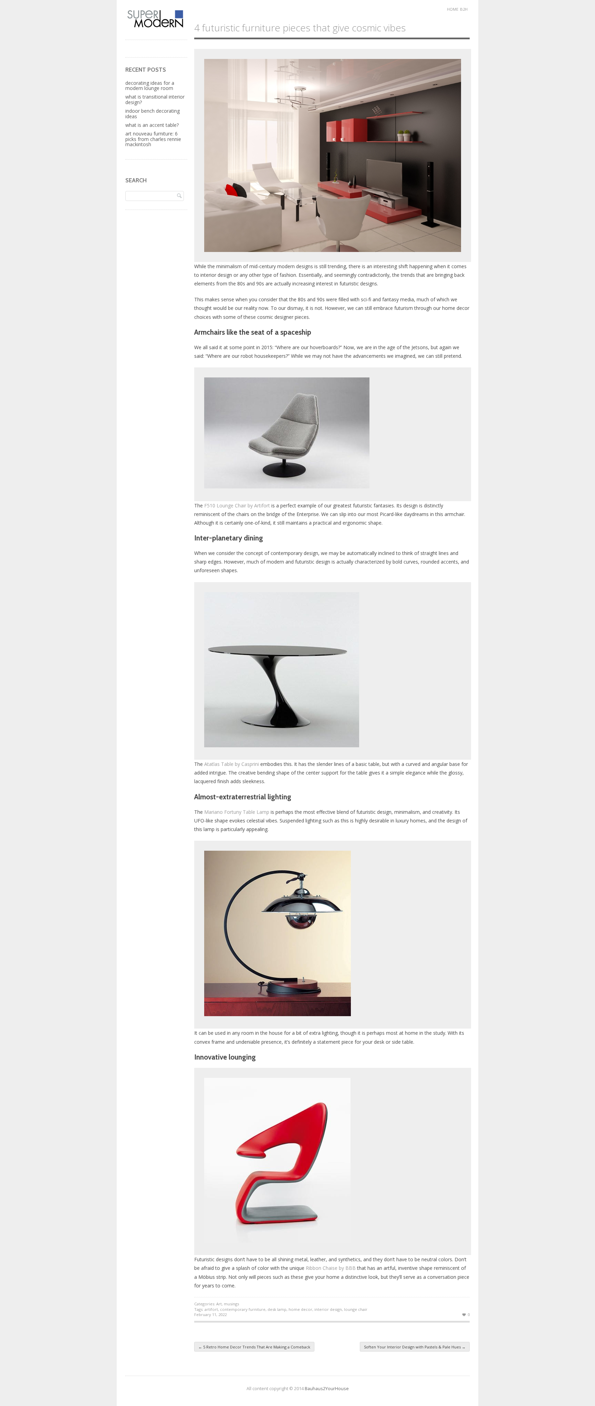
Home (452, 9)
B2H (464, 9)
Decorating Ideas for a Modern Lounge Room (149, 85)
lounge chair (355, 1309)
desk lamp (277, 1309)
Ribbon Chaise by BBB (331, 1268)
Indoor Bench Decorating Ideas (152, 113)
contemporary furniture (242, 1309)
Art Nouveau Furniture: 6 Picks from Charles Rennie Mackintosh (153, 139)
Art (219, 1303)
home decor (300, 1309)
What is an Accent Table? (152, 125)
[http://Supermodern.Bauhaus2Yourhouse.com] (156, 26)
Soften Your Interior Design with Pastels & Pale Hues (415, 1346)
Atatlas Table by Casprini (231, 764)
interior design (328, 1309)
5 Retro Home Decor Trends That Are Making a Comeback (254, 1346)
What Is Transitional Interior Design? (155, 99)
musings (231, 1303)
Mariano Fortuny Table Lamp (236, 812)
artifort (211, 1309)
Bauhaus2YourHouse (327, 1389)
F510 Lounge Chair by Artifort (237, 505)
